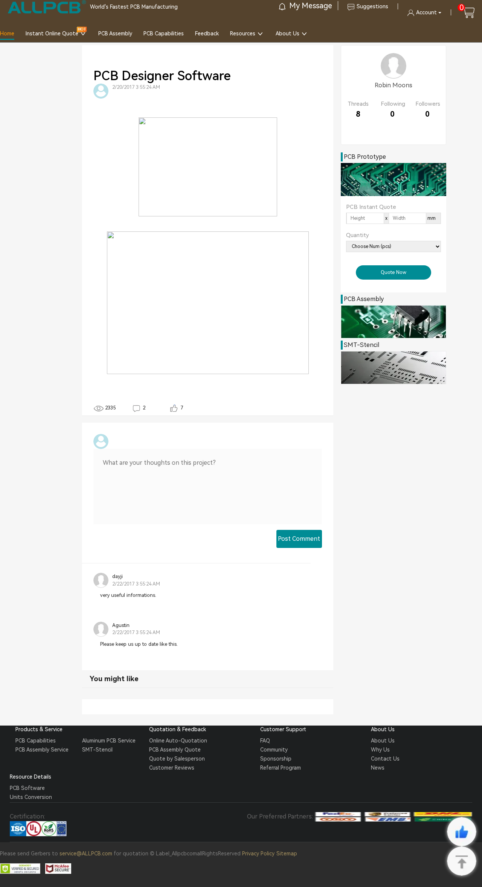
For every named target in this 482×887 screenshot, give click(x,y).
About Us (287, 33)
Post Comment (299, 538)
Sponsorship (275, 759)
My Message (309, 5)
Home (7, 33)
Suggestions (372, 6)
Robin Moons (393, 85)
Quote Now (393, 272)
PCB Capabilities (163, 33)
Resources (242, 33)
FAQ (265, 741)
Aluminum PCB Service (109, 741)
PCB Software (27, 788)
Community (274, 750)
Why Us (380, 750)
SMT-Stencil (97, 750)
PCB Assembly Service (42, 750)
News (377, 768)
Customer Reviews (171, 768)
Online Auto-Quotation (178, 741)
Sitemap (286, 853)
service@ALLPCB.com (85, 853)
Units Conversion (31, 797)
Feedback (207, 33)
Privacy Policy (258, 853)
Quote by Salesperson (177, 759)
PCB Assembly (115, 33)
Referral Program (280, 768)
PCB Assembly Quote (175, 750)
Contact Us (385, 759)
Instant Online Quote (52, 33)
